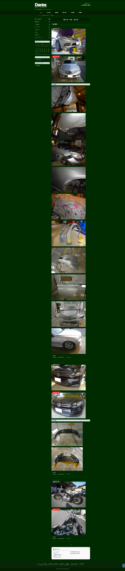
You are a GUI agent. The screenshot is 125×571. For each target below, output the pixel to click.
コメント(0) (68, 357)
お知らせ (36, 32)
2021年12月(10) (38, 59)
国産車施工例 (37, 21)
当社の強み (49, 12)
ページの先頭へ (123, 566)
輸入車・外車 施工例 (45, 15)
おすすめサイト (37, 29)
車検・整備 (64, 12)
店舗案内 (80, 12)
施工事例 (54, 355)
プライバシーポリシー (38, 37)
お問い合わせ (37, 34)
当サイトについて (37, 26)
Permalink (54, 357)
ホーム (41, 12)
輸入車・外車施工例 (38, 19)
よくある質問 (37, 24)
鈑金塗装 (56, 12)
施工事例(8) (38, 65)
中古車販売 (72, 12)
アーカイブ (38, 57)
